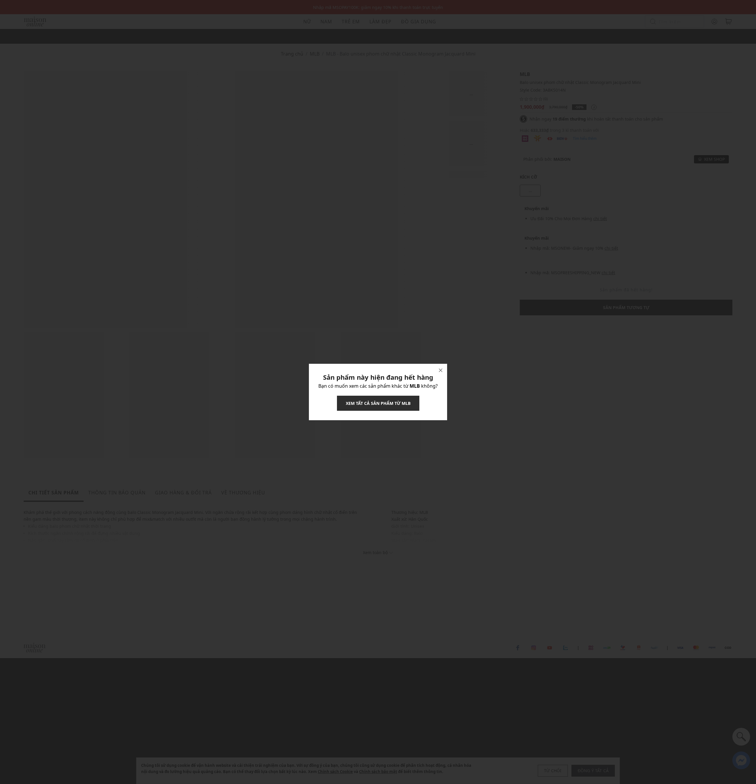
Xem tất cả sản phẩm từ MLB (378, 403)
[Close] (440, 370)
